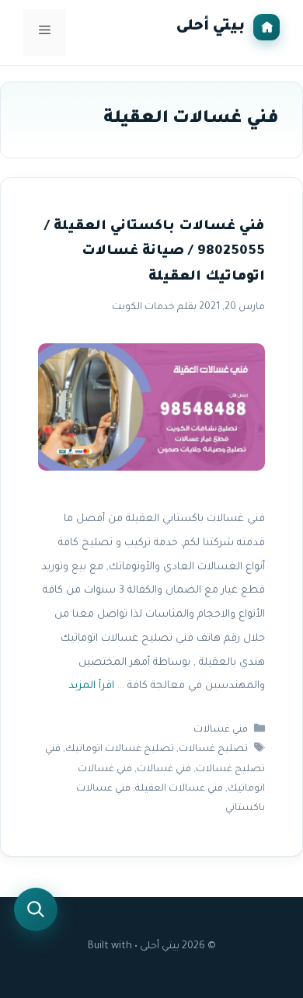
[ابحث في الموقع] (35, 909)
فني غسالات (220, 730)
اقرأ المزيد (91, 687)
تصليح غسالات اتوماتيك (119, 750)
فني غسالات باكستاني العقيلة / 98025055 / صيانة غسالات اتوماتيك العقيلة (154, 252)
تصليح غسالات (213, 750)
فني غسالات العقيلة (179, 789)
